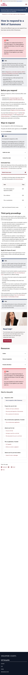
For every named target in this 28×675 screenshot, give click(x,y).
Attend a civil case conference (12, 408)
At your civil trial (9, 430)
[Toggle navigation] (26, 4)
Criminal (2, 663)
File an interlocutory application (13, 422)
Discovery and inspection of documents (14, 411)
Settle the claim (6, 152)
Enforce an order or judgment (12, 447)
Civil (2, 666)
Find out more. (14, 11)
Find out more (7, 340)
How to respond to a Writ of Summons (14, 400)
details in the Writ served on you (16, 99)
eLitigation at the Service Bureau (17, 110)
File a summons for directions (12, 414)
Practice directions (7, 364)
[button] (20, 1)
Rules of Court (13, 113)
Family (2, 669)
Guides (4, 353)
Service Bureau (19, 179)
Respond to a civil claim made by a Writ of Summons (13, 14)
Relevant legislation (7, 359)
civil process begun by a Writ (15, 98)
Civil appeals (8, 444)
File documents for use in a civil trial (14, 436)
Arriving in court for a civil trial (12, 433)
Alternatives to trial (5, 671)
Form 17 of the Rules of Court (11, 296)
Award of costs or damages (12, 455)
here (7, 47)
